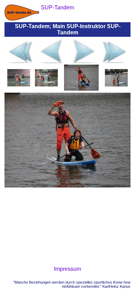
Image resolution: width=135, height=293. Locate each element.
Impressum (67, 269)
